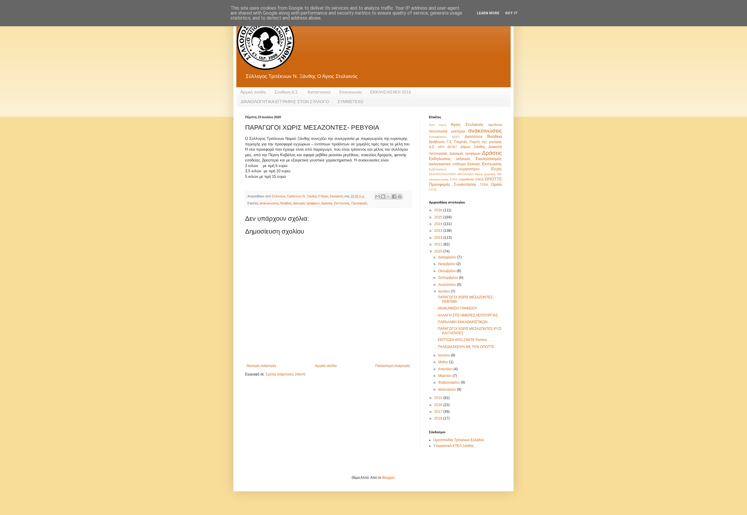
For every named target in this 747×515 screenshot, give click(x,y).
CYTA (433, 189)
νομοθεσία (466, 179)
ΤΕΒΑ (484, 184)
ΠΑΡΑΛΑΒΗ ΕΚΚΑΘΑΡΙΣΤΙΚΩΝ (463, 322)
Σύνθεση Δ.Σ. (287, 92)
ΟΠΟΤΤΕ (493, 179)
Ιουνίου (444, 355)
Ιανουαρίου (447, 389)
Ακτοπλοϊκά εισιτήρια (447, 131)
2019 (438, 398)
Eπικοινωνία (350, 92)
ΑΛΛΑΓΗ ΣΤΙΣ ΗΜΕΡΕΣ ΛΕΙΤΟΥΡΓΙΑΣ (468, 315)
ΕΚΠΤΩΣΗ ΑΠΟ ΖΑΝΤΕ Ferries (462, 340)
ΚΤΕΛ (454, 179)
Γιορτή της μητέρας (486, 142)
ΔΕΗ (441, 147)
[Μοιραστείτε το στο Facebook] (394, 196)
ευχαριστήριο (469, 169)
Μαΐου (443, 362)
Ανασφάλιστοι (438, 136)
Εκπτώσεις (342, 203)
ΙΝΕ (499, 174)
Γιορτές (460, 141)
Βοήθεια (286, 203)
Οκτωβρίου (447, 271)
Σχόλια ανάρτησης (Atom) (286, 374)
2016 (438, 418)
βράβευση (437, 142)
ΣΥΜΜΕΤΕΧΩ (350, 101)
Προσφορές (359, 203)
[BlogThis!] (383, 196)
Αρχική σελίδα (253, 92)
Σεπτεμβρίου (448, 278)
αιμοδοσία (495, 124)
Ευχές (496, 168)
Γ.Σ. (449, 142)
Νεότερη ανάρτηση (261, 366)
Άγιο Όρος (437, 124)
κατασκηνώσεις (439, 179)
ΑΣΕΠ (456, 136)
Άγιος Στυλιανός (467, 124)
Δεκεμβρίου (447, 257)
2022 (438, 238)
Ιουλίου (444, 291)
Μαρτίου (445, 376)
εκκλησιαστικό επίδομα (447, 164)
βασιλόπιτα (473, 137)
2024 (438, 224)
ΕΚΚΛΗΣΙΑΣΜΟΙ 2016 (390, 92)
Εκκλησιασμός (489, 158)
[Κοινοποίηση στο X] (389, 196)
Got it (511, 13)
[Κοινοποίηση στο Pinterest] (400, 196)
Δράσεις (326, 203)
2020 (438, 251)
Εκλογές (473, 164)
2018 (438, 405)
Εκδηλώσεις (440, 158)
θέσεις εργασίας (485, 174)
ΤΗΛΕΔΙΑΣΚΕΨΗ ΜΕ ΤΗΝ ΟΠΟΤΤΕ (466, 347)
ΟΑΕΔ (479, 179)
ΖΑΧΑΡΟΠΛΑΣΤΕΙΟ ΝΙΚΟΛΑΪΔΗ (451, 174)
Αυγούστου (447, 285)
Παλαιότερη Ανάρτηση (392, 366)
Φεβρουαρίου (449, 382)
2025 (438, 217)
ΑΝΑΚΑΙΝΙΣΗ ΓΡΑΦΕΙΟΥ (457, 308)
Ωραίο (496, 184)
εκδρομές (463, 159)
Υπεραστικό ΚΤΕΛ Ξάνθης (453, 446)
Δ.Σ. (432, 147)
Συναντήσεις (465, 184)
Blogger (388, 478)
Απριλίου (445, 369)
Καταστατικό (319, 92)
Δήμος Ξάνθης (473, 147)
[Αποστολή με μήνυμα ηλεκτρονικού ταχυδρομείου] (378, 196)
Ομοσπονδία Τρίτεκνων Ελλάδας (458, 440)
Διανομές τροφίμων (306, 203)
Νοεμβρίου (447, 264)
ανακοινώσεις (269, 203)
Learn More (488, 13)
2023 (438, 231)
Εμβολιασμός (438, 169)
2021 (438, 244)
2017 (438, 412)
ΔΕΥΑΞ (452, 147)
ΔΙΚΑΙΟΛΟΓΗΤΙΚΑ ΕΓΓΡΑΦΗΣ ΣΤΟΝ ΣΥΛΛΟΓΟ (285, 101)
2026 (438, 210)
